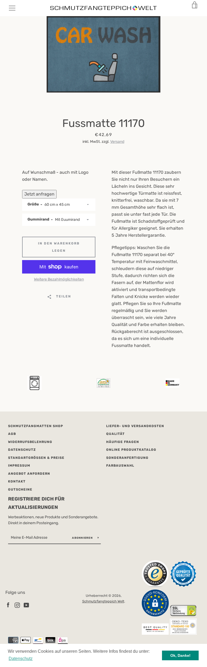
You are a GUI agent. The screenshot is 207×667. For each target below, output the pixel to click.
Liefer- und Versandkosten (135, 426)
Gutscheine (20, 489)
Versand (117, 141)
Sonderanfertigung (127, 458)
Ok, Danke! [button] (180, 655)
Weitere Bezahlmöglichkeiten (59, 279)
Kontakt (17, 481)
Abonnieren (83, 538)
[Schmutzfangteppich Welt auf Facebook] (8, 604)
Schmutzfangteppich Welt (103, 601)
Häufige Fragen (122, 442)
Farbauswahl (120, 465)
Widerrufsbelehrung (30, 442)
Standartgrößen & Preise (36, 458)
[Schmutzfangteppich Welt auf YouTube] (26, 604)
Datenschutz (22, 450)
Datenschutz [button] (21, 658)
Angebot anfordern (29, 474)
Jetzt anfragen (39, 194)
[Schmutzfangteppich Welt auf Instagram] (17, 604)
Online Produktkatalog (131, 450)
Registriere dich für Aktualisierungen (36, 503)
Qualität (115, 434)
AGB (12, 434)
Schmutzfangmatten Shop (35, 426)
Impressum (19, 465)
